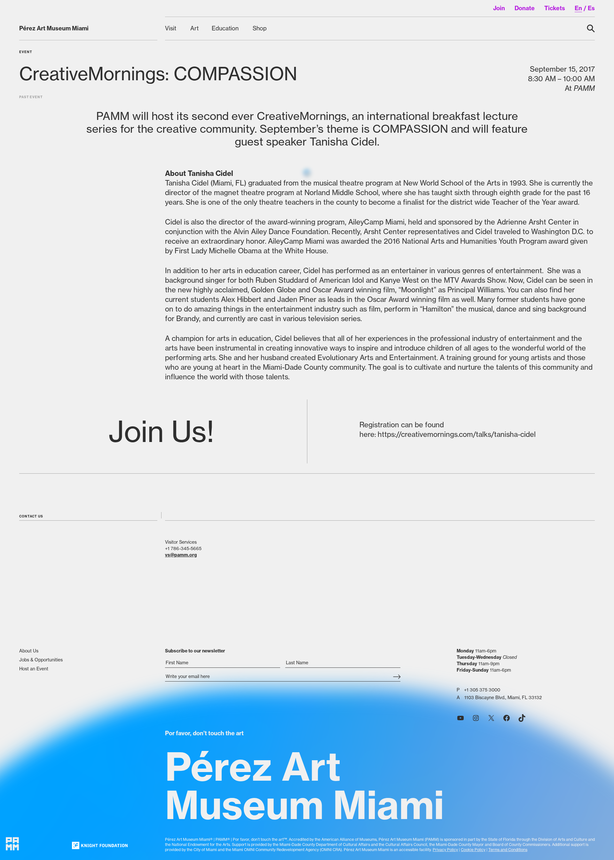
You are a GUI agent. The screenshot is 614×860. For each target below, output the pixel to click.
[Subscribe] (396, 677)
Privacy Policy (445, 849)
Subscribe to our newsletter (195, 651)
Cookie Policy (473, 849)
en (578, 8)
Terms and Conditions (507, 849)
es (591, 8)
